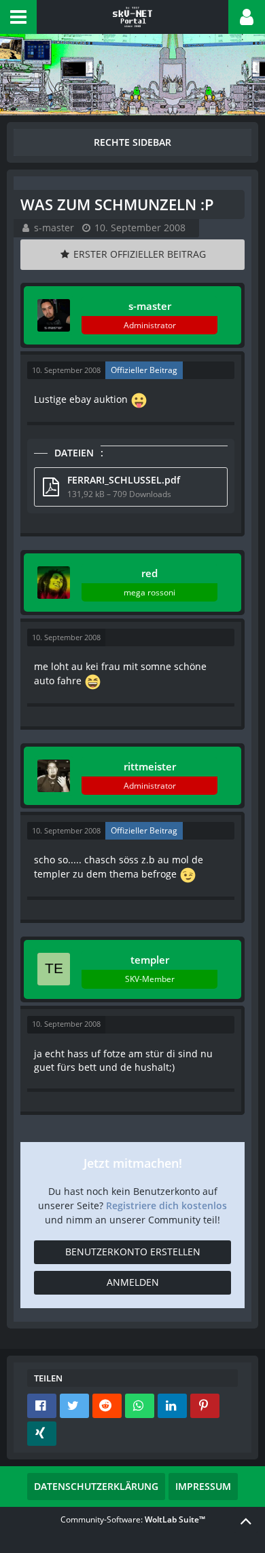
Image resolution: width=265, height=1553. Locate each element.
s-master (54, 227)
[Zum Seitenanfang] (246, 1520)
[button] (18, 17)
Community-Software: (132, 1519)
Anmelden (133, 1282)
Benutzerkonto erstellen (132, 1251)
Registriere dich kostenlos (166, 1205)
